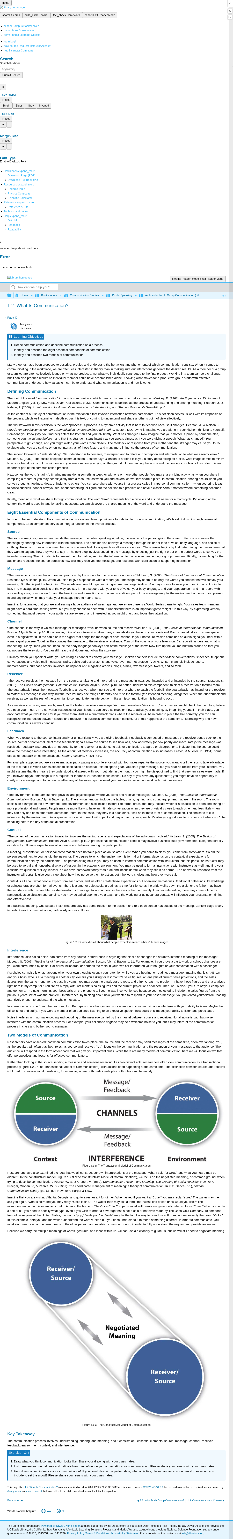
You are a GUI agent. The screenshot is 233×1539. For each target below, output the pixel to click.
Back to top (13, 1500)
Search (13, 287)
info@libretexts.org (192, 1533)
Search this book (10, 63)
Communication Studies (84, 295)
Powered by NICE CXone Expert (61, 1525)
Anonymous (14, 1491)
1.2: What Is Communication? (41, 1487)
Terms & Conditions (97, 1533)
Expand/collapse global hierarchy (11, 295)
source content (33, 1491)
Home (24, 295)
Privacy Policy (75, 1533)
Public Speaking (122, 295)
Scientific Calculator (20, 198)
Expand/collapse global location (224, 294)
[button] (14, 224)
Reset (6, 99)
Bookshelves (48, 295)
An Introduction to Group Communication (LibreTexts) (177, 295)
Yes (49, 1511)
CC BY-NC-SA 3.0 (153, 1487)
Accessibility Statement (124, 1533)
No (63, 1511)
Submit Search (11, 75)
